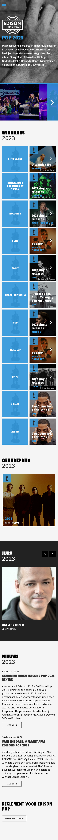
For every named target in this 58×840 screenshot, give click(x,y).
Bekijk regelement (14, 818)
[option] (9, 102)
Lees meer (12, 725)
